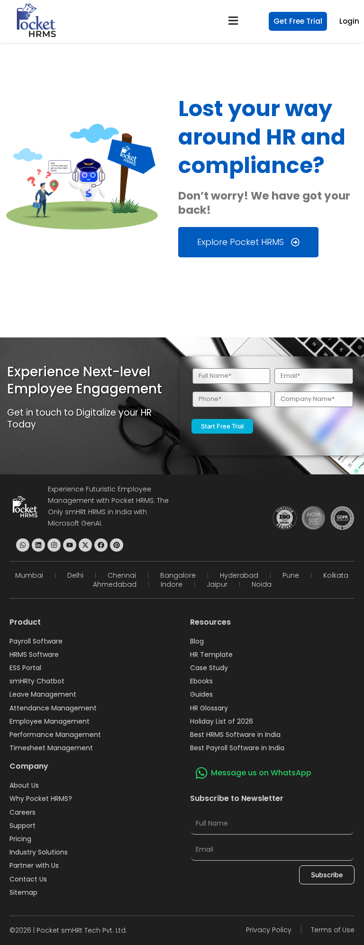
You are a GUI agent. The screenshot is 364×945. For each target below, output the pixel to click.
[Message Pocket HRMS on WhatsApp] (22, 545)
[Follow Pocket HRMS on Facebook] (101, 545)
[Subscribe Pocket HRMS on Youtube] (69, 545)
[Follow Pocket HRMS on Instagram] (54, 545)
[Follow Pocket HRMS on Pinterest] (116, 545)
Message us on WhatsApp (261, 772)
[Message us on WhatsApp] (201, 773)
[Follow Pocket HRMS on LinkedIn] (38, 545)
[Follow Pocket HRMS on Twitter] (85, 545)
